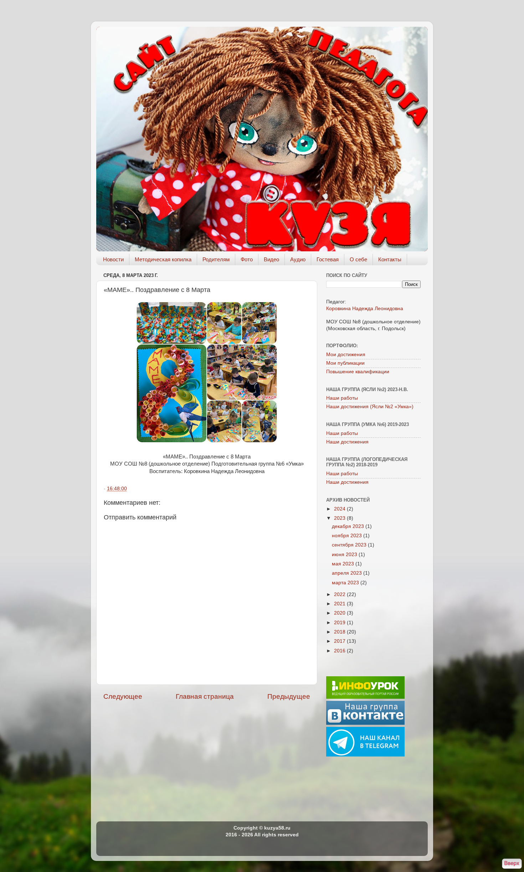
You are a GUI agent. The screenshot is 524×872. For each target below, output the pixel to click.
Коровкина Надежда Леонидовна (364, 308)
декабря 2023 (348, 526)
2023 (340, 518)
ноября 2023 (347, 535)
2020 (340, 613)
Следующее (122, 696)
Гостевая (328, 259)
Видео (271, 259)
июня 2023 (345, 554)
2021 (340, 603)
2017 (340, 641)
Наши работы (342, 398)
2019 (340, 622)
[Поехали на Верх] (511, 864)
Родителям (216, 259)
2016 (340, 650)
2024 (340, 509)
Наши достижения (347, 442)
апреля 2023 (347, 573)
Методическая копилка (163, 259)
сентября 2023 (350, 545)
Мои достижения (345, 354)
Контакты (389, 259)
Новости (113, 259)
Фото (247, 259)
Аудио (297, 259)
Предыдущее (288, 696)
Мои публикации (345, 363)
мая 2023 (343, 563)
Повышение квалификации (357, 371)
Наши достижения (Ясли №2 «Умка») (369, 406)
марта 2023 (346, 582)
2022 (340, 594)
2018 (340, 632)
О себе (358, 259)
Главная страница (205, 696)
